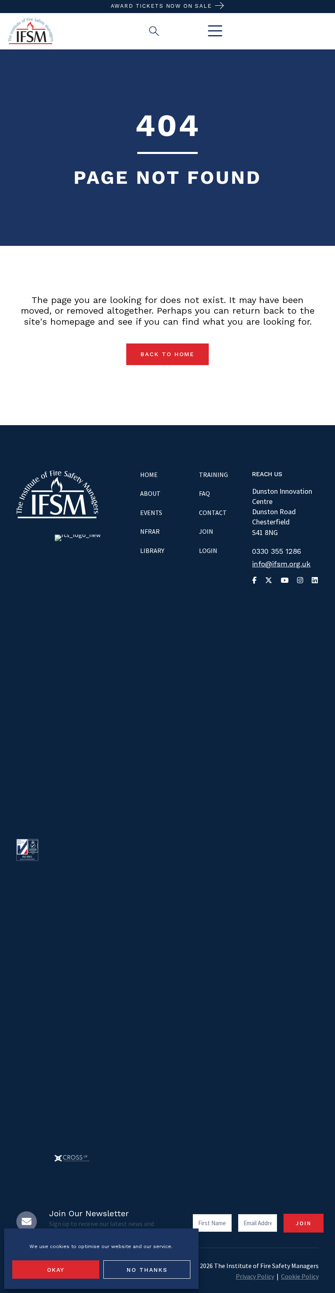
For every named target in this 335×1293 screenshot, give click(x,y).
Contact (213, 512)
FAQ (204, 493)
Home (149, 474)
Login (208, 550)
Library (152, 550)
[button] (213, 31)
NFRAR (150, 531)
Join (206, 531)
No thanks (147, 1269)
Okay (56, 1269)
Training (213, 474)
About (150, 493)
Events (151, 512)
